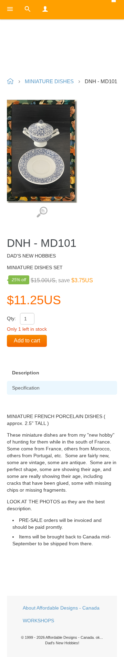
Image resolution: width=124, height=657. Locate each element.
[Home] (62, 49)
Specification (26, 388)
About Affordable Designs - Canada (61, 608)
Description (25, 372)
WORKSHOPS (38, 620)
